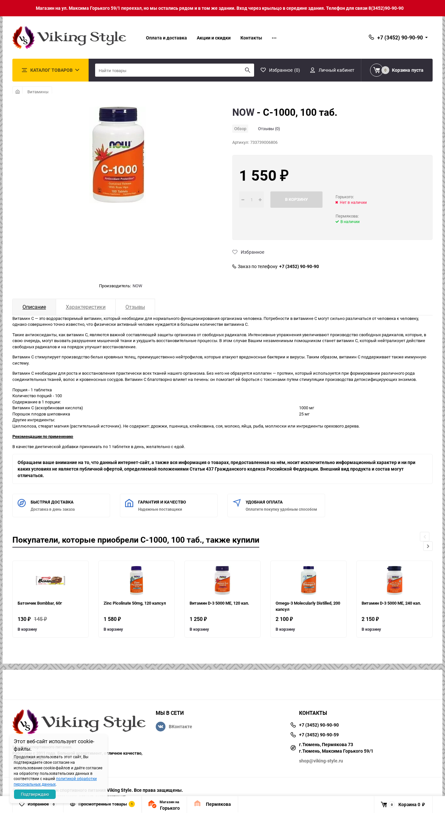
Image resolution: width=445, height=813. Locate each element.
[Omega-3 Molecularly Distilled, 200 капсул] (308, 580)
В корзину (27, 629)
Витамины (38, 92)
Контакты (251, 38)
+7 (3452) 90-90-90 (299, 266)
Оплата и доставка (166, 38)
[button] (428, 546)
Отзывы (135, 306)
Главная (17, 92)
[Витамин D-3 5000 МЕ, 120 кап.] (222, 580)
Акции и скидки (214, 38)
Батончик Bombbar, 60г (40, 603)
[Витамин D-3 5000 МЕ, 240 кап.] (394, 580)
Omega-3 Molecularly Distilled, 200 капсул (308, 606)
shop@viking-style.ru (321, 761)
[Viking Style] (79, 723)
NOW (137, 286)
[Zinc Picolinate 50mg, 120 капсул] (136, 580)
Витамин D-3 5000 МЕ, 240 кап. (391, 603)
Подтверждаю (35, 794)
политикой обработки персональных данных (55, 781)
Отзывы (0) (269, 128)
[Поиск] (247, 70)
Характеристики (86, 306)
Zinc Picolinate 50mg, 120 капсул (135, 603)
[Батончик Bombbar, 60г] (50, 580)
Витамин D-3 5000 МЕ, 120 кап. (219, 603)
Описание (34, 306)
